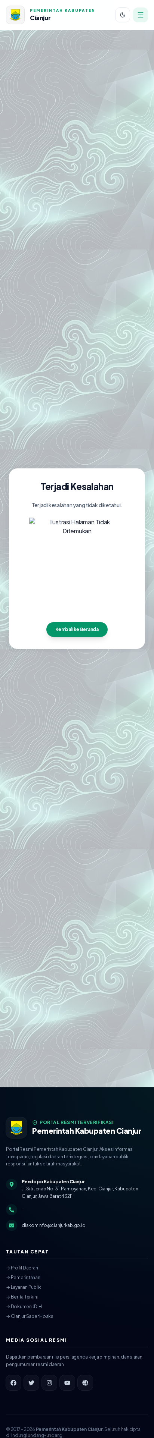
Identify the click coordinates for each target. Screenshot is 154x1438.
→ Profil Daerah (22, 1268)
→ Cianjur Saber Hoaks (29, 1316)
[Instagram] (49, 1382)
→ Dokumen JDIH (24, 1306)
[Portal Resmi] (85, 1382)
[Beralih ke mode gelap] (122, 14)
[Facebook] (13, 1382)
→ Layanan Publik (23, 1287)
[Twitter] (31, 1382)
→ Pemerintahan (23, 1277)
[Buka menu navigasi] (140, 14)
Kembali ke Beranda (77, 629)
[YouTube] (67, 1382)
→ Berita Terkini (22, 1297)
